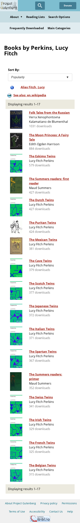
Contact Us (56, 511)
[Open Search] (40, 5)
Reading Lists (35, 17)
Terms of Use (17, 511)
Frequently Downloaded (27, 28)
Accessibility (37, 511)
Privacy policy (48, 503)
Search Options (59, 17)
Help (70, 511)
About (16, 17)
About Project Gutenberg (20, 503)
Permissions (69, 503)
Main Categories (59, 28)
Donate (68, 5)
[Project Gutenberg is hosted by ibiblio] (40, 520)
